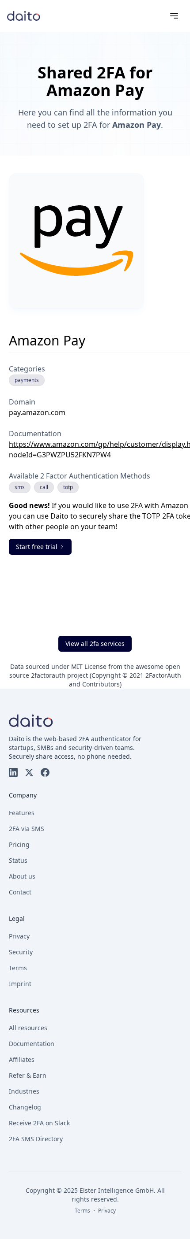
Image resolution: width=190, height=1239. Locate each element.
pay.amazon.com (37, 412)
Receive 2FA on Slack (39, 1123)
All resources (28, 1028)
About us (22, 876)
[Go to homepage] (23, 16)
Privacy (19, 936)
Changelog (25, 1107)
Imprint (20, 983)
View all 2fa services (95, 643)
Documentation (31, 1043)
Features (21, 813)
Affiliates (21, 1059)
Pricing (19, 844)
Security (21, 952)
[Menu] (174, 16)
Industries (24, 1091)
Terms (18, 968)
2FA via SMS (26, 828)
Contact (20, 892)
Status (18, 860)
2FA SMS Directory (36, 1139)
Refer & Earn (27, 1075)
